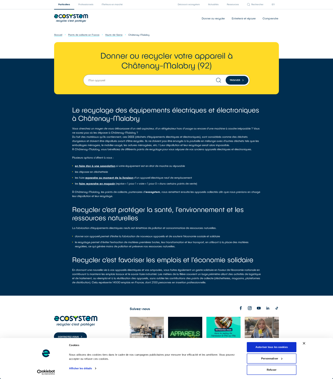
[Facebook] (240, 308)
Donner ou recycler (213, 18)
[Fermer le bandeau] (304, 343)
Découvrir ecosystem (189, 4)
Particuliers (64, 4)
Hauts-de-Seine (113, 34)
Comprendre (270, 18)
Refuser (271, 369)
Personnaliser (269, 358)
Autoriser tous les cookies (271, 347)
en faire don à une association (95, 165)
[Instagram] (249, 308)
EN (273, 4)
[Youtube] (258, 308)
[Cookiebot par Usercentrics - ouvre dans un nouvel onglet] (46, 372)
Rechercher (257, 4)
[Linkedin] (267, 308)
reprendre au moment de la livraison (109, 177)
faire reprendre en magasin (97, 183)
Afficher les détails (80, 368)
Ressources (233, 4)
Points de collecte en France (83, 34)
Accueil (58, 34)
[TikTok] (276, 308)
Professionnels (85, 4)
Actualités (213, 4)
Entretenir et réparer (244, 18)
